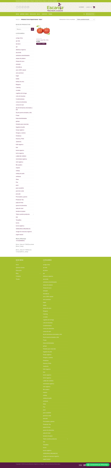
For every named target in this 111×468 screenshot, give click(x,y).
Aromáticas (19, 67)
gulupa (18, 121)
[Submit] (32, 29)
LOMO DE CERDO (21, 156)
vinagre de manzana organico (24, 231)
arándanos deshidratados (23, 55)
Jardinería (18, 141)
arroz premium (20, 73)
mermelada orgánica (21, 159)
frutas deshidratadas (21, 118)
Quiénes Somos (24, 14)
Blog (38, 14)
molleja (18, 170)
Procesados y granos (21, 196)
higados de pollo (20, 127)
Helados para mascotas (22, 124)
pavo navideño (20, 188)
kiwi (17, 147)
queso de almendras (21, 205)
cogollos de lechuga (21, 93)
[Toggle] (33, 214)
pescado (18, 194)
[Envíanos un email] (25, 7)
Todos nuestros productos (23, 214)
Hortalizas (18, 135)
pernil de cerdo (20, 191)
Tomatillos (18, 220)
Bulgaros (18, 84)
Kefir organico (19, 144)
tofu (17, 217)
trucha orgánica (20, 225)
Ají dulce (18, 44)
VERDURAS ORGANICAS (23, 228)
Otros (17, 179)
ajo (17, 46)
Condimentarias (20, 99)
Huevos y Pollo (20, 138)
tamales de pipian (20, 211)
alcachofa (18, 52)
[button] (97, 464)
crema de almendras (21, 102)
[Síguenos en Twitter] (22, 7)
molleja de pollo (20, 173)
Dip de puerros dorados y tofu (24, 112)
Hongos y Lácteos (21, 133)
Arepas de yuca (20, 61)
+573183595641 (20, 240)
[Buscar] (84, 14)
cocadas (18, 90)
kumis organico (20, 150)
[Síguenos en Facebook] (17, 7)
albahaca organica (21, 49)
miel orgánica (19, 162)
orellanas (18, 176)
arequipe (18, 64)
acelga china (19, 38)
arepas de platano (21, 58)
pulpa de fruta (19, 202)
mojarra (18, 167)
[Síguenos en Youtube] (28, 7)
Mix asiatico (19, 165)
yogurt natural (19, 234)
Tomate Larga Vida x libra (42, 40)
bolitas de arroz (20, 81)
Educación (33, 14)
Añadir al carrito (41, 43)
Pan (17, 182)
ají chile (18, 41)
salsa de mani (19, 208)
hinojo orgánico (20, 130)
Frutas (17, 115)
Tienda (50, 14)
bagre (17, 75)
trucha (17, 223)
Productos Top (20, 199)
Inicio (17, 14)
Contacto (44, 14)
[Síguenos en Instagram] (20, 7)
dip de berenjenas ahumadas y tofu (24, 108)
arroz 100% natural (21, 70)
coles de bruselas (20, 96)
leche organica (20, 153)
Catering (18, 87)
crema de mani (20, 104)
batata (17, 78)
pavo (17, 185)
